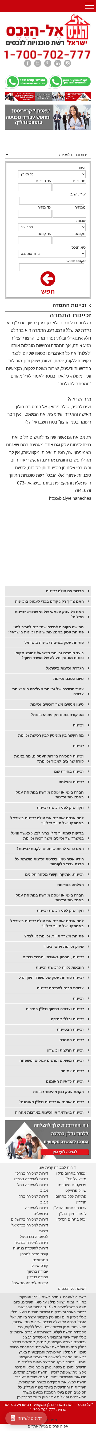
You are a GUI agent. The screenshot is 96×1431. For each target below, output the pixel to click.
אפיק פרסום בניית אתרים (48, 1426)
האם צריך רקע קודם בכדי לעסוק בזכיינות (49, 601)
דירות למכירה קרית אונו (57, 1167)
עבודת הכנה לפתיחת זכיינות (60, 988)
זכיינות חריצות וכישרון (65, 1050)
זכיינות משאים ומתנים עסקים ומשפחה (51, 1060)
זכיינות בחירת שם (69, 771)
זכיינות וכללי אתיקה (67, 1019)
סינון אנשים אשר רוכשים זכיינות (57, 704)
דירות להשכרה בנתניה (30, 1248)
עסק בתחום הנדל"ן (71, 1219)
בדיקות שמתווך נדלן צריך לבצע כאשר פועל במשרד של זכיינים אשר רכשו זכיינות (47, 835)
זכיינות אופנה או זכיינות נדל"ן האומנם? (51, 1102)
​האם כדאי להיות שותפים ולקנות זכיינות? (50, 849)
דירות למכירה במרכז (31, 1173)
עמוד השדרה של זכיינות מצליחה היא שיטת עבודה (48, 691)
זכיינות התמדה (71, 1040)
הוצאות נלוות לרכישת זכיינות (60, 967)
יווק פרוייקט (74, 1190)
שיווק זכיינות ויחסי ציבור (63, 946)
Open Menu (89, 6)
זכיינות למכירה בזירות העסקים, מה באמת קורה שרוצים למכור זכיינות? (49, 758)
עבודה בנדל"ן (37, 1277)
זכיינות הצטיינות (70, 1029)
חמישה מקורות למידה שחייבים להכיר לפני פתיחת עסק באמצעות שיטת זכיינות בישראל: (46, 629)
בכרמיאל (18, 1225)
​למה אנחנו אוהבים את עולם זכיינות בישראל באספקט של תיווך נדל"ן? (47, 820)
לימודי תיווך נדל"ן (72, 1213)
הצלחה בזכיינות (70, 885)
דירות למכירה (36, 1225)
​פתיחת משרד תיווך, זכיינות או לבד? (54, 936)
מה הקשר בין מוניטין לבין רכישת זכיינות (51, 735)
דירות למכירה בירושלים (29, 1219)
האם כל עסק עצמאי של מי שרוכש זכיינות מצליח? (49, 614)
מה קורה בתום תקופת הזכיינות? (57, 715)
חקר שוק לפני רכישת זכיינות (60, 910)
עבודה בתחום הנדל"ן (69, 1208)
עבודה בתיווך (37, 1271)
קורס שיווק (39, 1265)
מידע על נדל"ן (75, 1179)
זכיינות (78, 725)
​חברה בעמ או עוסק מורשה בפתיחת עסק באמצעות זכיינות (49, 897)
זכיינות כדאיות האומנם (65, 1081)
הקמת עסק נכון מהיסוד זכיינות (58, 1092)
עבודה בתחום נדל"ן (71, 1173)
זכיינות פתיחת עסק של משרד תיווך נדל (51, 977)
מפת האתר (48, 1420)
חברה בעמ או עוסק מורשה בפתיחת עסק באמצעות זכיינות (49, 794)
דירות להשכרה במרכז (31, 1179)
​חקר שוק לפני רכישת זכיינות (60, 807)
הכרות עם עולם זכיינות (65, 591)
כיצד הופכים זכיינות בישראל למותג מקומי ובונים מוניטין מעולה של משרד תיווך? (49, 655)
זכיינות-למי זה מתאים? (29, 1283)
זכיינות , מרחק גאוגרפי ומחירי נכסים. (53, 957)
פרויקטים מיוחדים (72, 1185)
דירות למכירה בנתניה (31, 1242)
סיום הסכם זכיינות (68, 678)
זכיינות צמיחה (72, 1071)
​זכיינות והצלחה (71, 782)
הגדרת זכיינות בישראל (65, 668)
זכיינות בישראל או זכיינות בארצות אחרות (49, 1112)
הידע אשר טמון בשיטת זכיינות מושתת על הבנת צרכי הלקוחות (49, 861)
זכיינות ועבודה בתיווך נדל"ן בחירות (55, 1009)
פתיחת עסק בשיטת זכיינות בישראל (54, 642)
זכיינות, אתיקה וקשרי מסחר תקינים (54, 874)
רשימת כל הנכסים (72, 1288)
